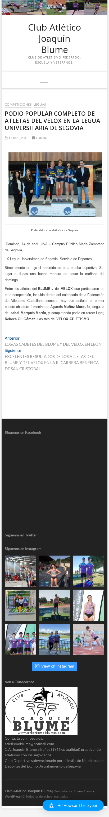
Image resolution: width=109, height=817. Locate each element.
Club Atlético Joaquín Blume (54, 38)
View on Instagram (57, 666)
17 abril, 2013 (18, 138)
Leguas (40, 104)
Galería (41, 138)
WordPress (12, 796)
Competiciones (18, 104)
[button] (73, 805)
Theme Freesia (84, 791)
